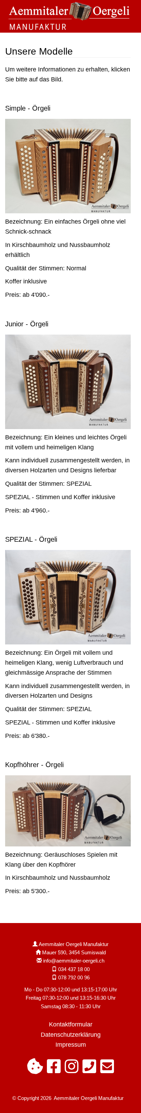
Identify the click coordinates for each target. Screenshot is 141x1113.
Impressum (70, 1044)
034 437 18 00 (74, 969)
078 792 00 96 (74, 977)
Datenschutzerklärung (71, 1034)
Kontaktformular (70, 1024)
